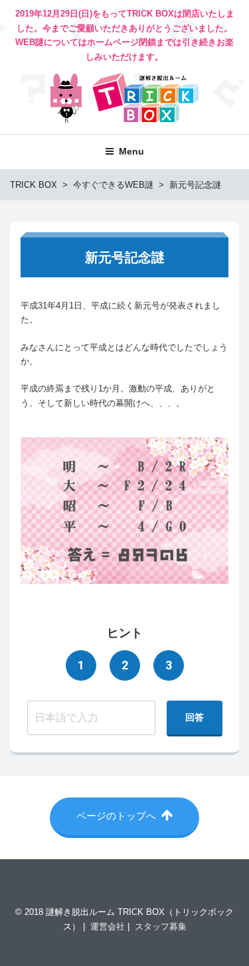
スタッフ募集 (161, 927)
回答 (194, 717)
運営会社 (107, 927)
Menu (131, 151)
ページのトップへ (117, 815)
